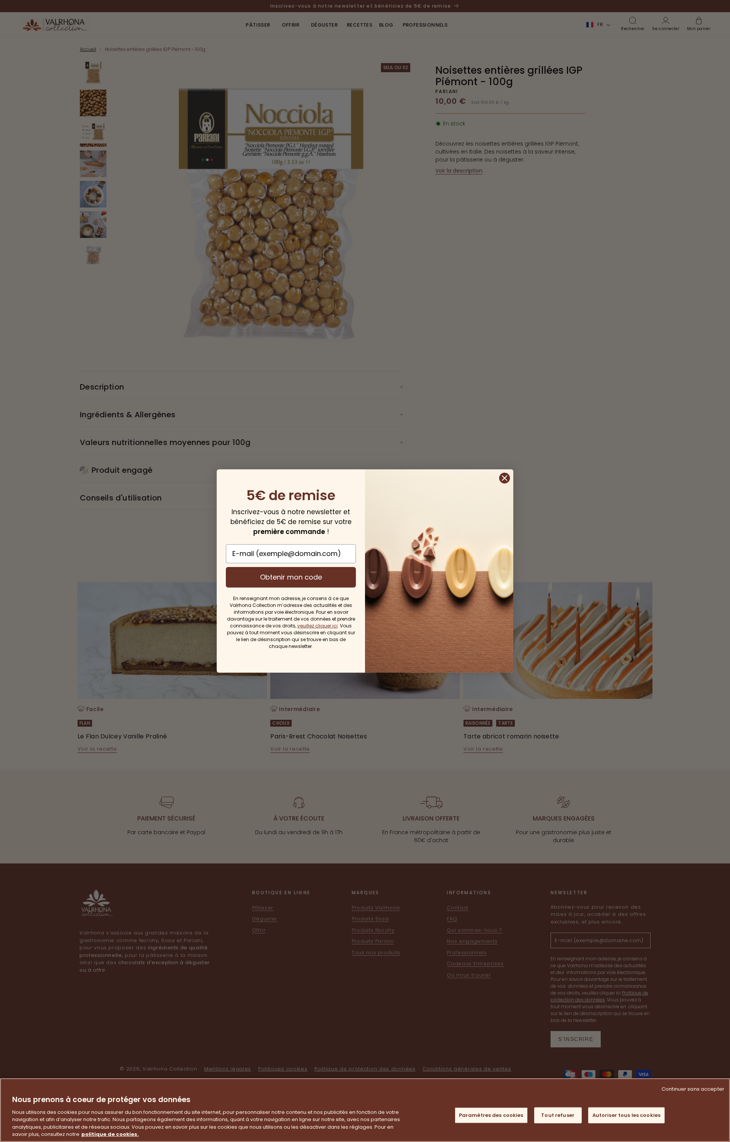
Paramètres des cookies (491, 1115)
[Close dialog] (504, 478)
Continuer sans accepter (693, 1089)
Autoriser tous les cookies (626, 1115)
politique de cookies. (110, 1134)
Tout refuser (557, 1115)
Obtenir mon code (291, 577)
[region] (365, 1110)
